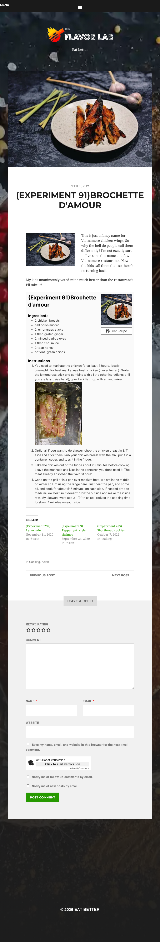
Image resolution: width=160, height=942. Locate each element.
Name (31, 701)
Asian (45, 562)
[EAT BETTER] (80, 34)
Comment (33, 640)
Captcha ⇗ (79, 768)
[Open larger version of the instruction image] (83, 413)
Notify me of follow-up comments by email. (62, 777)
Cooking (34, 562)
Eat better (87, 909)
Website (32, 723)
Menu (4, 5)
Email (88, 701)
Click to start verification (62, 764)
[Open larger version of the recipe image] (116, 309)
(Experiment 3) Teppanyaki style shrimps (74, 530)
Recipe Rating (37, 624)
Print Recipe (118, 331)
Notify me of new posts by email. (55, 786)
